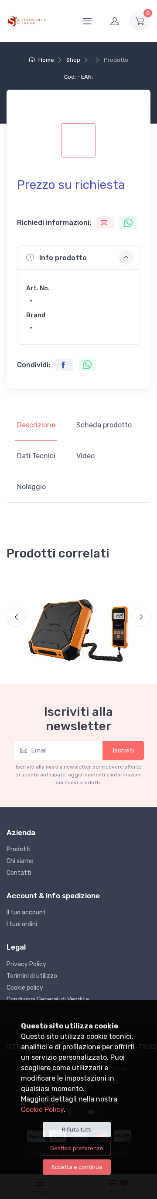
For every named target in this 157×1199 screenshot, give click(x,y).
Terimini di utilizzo (32, 976)
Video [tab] (85, 456)
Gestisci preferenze (76, 1148)
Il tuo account (26, 912)
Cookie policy (25, 987)
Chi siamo (20, 861)
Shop (73, 60)
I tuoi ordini (22, 924)
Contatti (19, 873)
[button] (78, 257)
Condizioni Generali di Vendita (48, 999)
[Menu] (87, 21)
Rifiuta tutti (77, 1129)
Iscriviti (123, 750)
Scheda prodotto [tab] (104, 425)
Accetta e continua (76, 1167)
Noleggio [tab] (31, 487)
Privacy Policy (26, 964)
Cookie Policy (42, 1109)
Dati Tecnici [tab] (36, 456)
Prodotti (19, 849)
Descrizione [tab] (36, 425)
